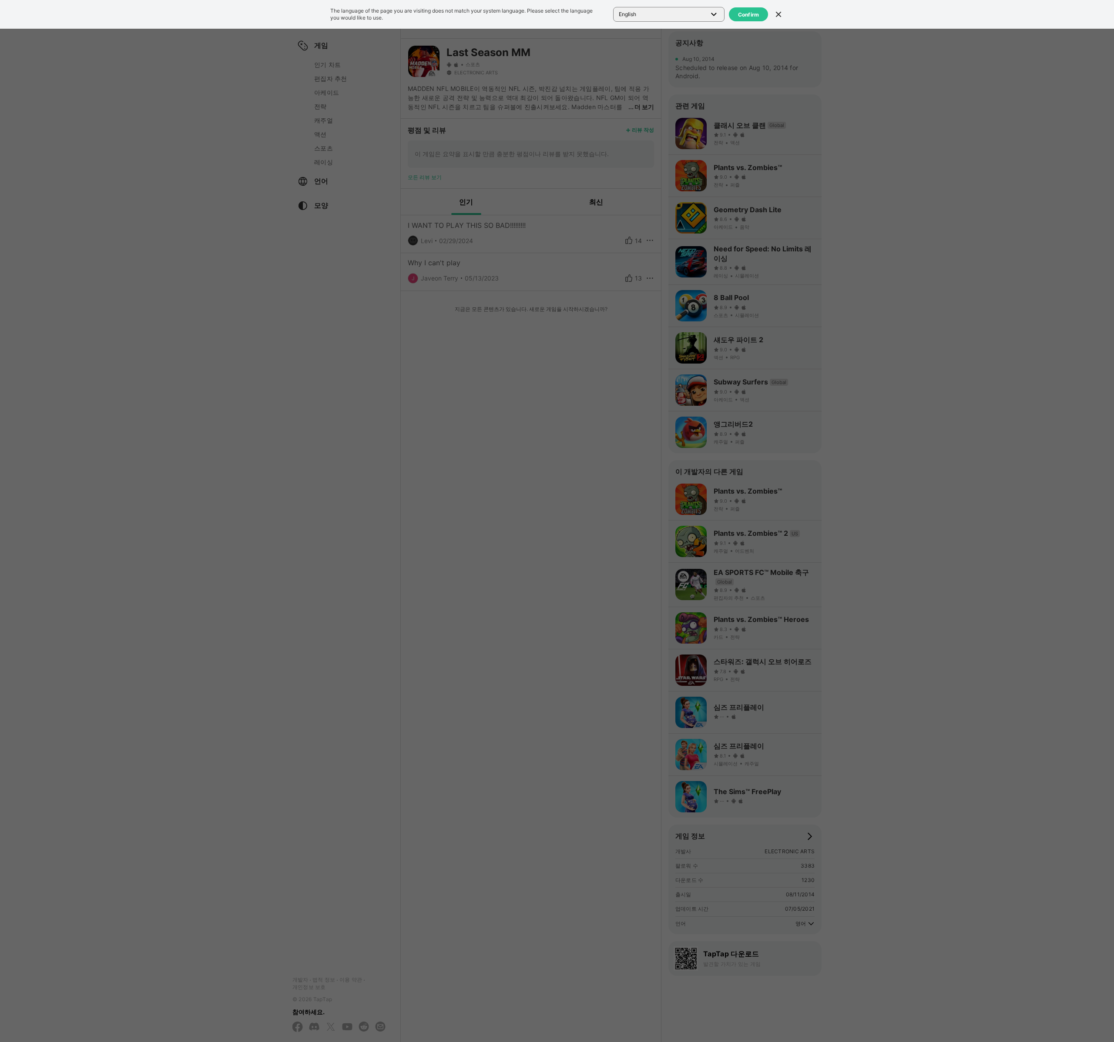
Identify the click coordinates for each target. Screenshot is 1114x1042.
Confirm (748, 14)
